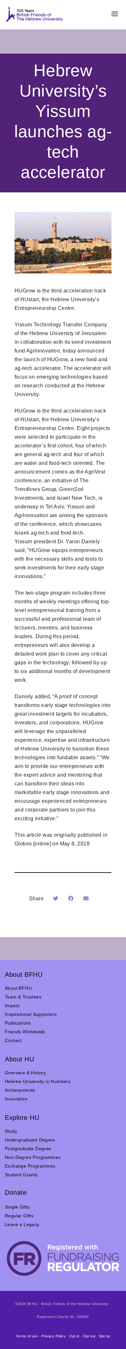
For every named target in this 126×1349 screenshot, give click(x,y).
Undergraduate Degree (30, 1139)
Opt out (89, 1336)
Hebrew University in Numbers (37, 1081)
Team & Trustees (23, 996)
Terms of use (27, 1336)
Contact (13, 1040)
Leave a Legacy (22, 1224)
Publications (18, 1023)
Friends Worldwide (25, 1031)
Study (11, 1131)
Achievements (20, 1090)
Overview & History (25, 1072)
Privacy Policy (53, 1336)
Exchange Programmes (30, 1166)
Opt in (74, 1336)
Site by (104, 1336)
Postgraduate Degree (28, 1148)
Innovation (16, 1098)
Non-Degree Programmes (32, 1157)
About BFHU (18, 988)
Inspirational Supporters (31, 1014)
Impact (12, 1005)
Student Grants (21, 1174)
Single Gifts (17, 1207)
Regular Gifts (19, 1215)
